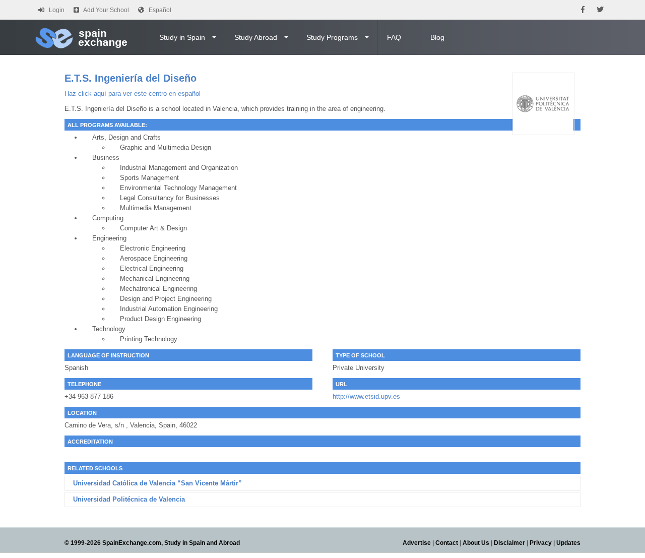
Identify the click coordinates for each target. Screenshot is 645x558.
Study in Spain (182, 37)
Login (56, 10)
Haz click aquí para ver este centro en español (132, 93)
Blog (437, 37)
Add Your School (106, 10)
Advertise (417, 542)
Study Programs (332, 37)
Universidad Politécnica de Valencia (129, 499)
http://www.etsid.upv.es (366, 396)
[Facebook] (583, 10)
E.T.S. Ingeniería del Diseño (130, 78)
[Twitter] (600, 10)
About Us (476, 542)
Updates (568, 542)
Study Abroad (255, 37)
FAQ (394, 37)
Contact (446, 542)
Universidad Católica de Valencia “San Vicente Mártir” (157, 483)
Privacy (541, 542)
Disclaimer (509, 542)
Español (160, 10)
